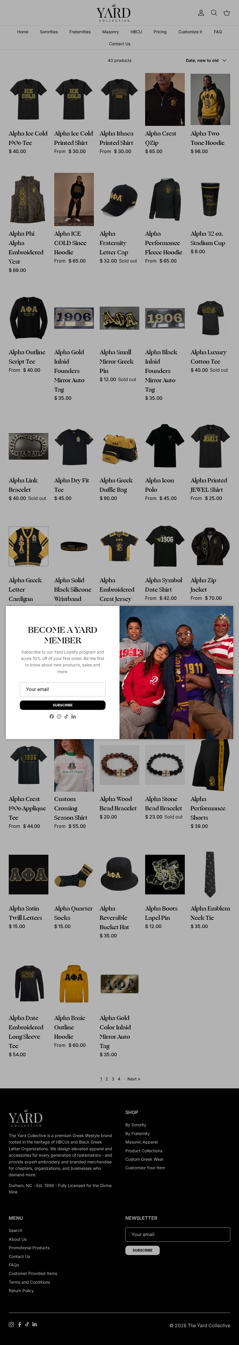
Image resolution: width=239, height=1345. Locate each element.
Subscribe (63, 705)
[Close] (223, 616)
